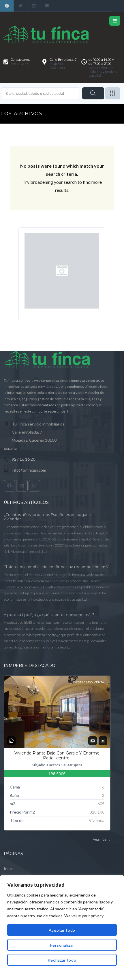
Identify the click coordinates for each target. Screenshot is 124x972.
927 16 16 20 (23, 459)
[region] (62, 923)
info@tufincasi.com (29, 470)
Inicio (9, 868)
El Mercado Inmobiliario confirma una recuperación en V (56, 567)
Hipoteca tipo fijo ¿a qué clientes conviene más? (49, 614)
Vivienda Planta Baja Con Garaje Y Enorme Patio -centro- (56, 755)
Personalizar (62, 945)
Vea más (101, 839)
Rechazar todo (62, 960)
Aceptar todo (62, 930)
